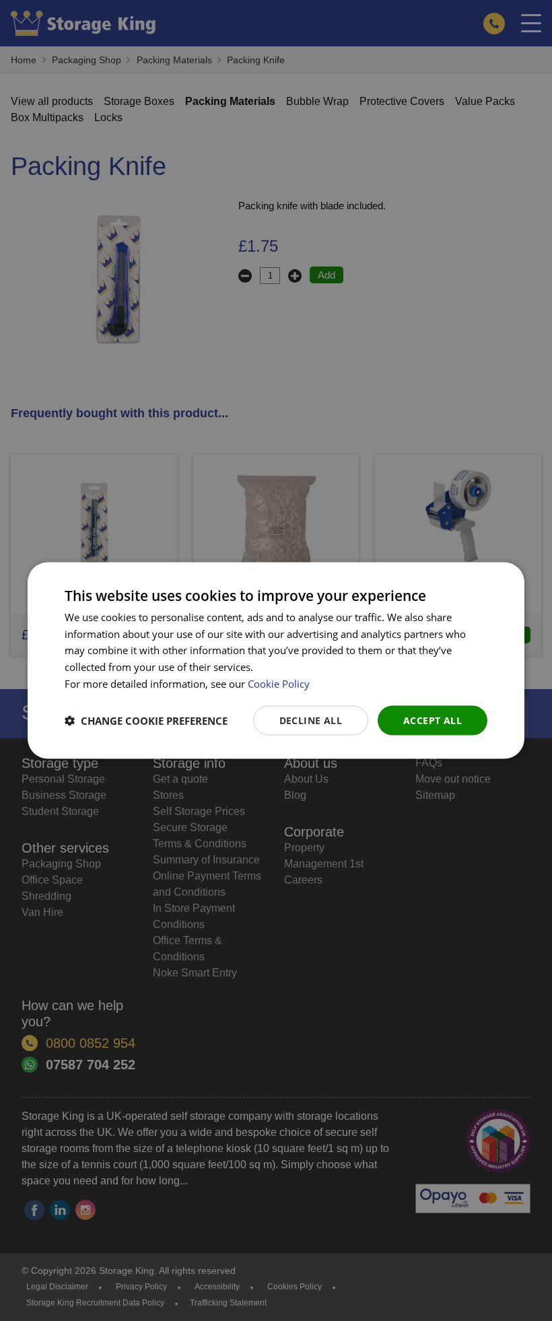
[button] (146, 721)
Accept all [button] (432, 719)
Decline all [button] (310, 719)
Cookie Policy (279, 683)
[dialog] (276, 660)
